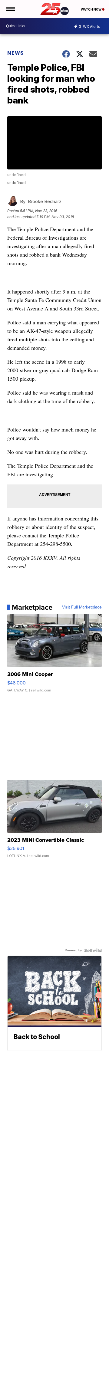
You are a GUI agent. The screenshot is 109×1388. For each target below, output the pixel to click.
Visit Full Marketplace (82, 607)
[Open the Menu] (10, 9)
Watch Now (91, 9)
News (15, 53)
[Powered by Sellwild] (93, 950)
